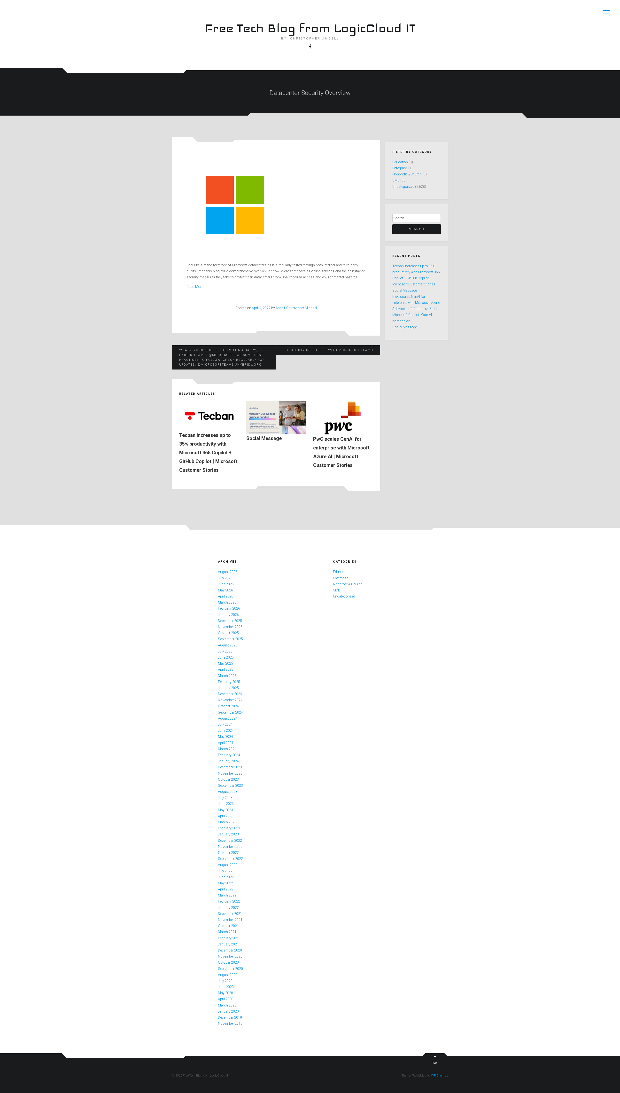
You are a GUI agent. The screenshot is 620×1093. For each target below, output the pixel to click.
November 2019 (230, 1023)
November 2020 (230, 956)
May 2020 (225, 993)
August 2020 (227, 975)
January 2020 (228, 1011)
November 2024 (230, 700)
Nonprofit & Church (407, 174)
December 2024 (230, 694)
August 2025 (227, 645)
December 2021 (230, 914)
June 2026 (226, 584)
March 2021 (227, 932)
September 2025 (230, 639)
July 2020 (225, 981)
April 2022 (225, 889)
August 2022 (227, 865)
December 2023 (230, 767)
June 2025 (226, 657)
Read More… (195, 287)
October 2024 (228, 706)
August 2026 (227, 572)
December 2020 (230, 950)
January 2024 (228, 761)
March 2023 (227, 822)
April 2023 (225, 816)
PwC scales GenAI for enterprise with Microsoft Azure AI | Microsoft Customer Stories (416, 303)
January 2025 (228, 688)
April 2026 (225, 596)
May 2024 (225, 737)
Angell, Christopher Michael (296, 308)
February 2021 (229, 938)
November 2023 (230, 773)
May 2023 (225, 810)
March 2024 (227, 749)
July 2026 (225, 578)
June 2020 (226, 987)
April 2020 (225, 999)
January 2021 (228, 944)
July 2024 (225, 724)
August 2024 (227, 718)
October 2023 (228, 779)
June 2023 (226, 804)
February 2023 (229, 828)
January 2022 (228, 908)
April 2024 (225, 743)
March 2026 (227, 602)
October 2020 (228, 962)
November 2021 (230, 920)
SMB (396, 180)
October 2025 (228, 633)
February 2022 (229, 901)
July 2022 (225, 871)
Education (400, 162)
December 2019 (230, 1017)
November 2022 (230, 847)
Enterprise (400, 168)
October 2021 (228, 926)
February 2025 (229, 682)
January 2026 (228, 615)
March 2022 (227, 895)
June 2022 (226, 877)
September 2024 (230, 712)
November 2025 (230, 627)
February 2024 (229, 755)
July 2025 (225, 651)
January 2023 (228, 834)
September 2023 (230, 785)
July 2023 (225, 798)
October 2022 (228, 853)
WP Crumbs (439, 1075)
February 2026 (229, 608)
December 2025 (230, 621)
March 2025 (227, 676)
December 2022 (230, 840)
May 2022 (225, 883)
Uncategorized (403, 187)
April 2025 (225, 669)
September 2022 (230, 859)
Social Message (404, 290)
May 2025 (225, 663)
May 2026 (225, 590)
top (435, 1062)
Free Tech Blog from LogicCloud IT (310, 28)
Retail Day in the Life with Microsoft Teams (329, 350)
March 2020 (227, 1005)
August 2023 (227, 792)
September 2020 (230, 969)
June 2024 (226, 730)
